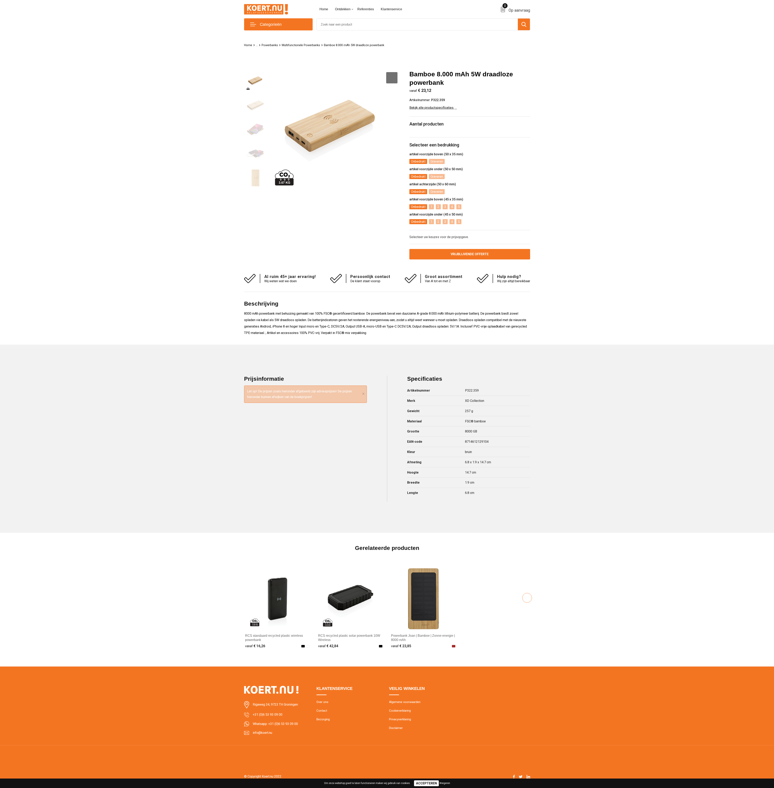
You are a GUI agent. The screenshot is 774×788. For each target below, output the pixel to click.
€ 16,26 (255, 646)
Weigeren (444, 783)
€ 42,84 (328, 646)
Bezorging (323, 719)
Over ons (322, 702)
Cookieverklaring (400, 710)
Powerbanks (270, 45)
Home (323, 9)
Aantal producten (426, 123)
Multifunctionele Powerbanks (301, 45)
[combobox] (417, 24)
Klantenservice (391, 9)
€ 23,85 (401, 646)
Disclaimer (396, 728)
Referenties (365, 9)
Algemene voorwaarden (404, 702)
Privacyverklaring (400, 719)
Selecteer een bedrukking (434, 144)
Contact (321, 710)
